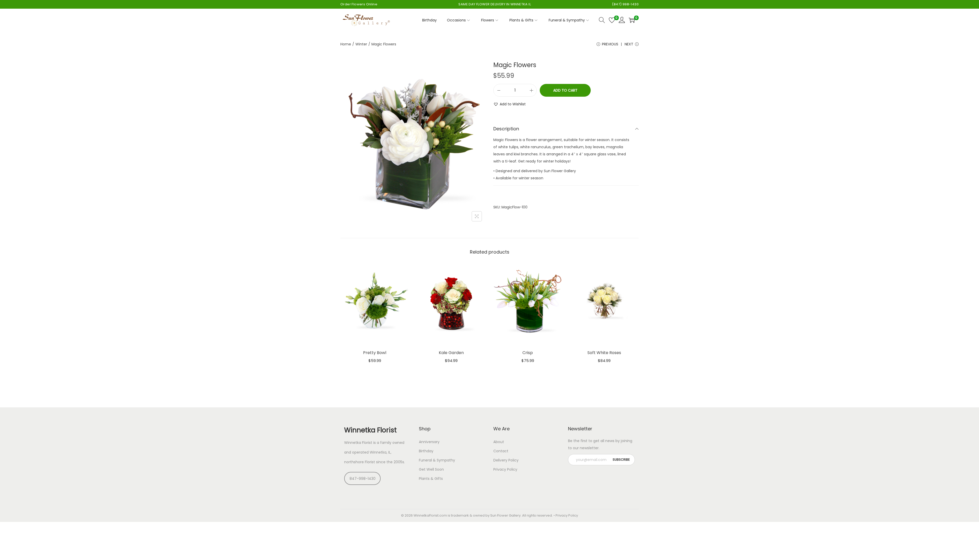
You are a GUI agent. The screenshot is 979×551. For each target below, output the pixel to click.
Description (506, 129)
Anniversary (429, 441)
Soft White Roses (604, 353)
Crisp (527, 353)
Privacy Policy (505, 469)
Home (345, 44)
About (498, 441)
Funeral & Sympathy (437, 460)
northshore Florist (359, 462)
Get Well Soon (431, 469)
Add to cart (565, 90)
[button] (509, 104)
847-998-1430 (363, 478)
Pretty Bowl (374, 353)
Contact (500, 451)
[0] (612, 20)
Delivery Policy (506, 460)
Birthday (426, 451)
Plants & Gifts (431, 478)
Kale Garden (451, 353)
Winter (361, 44)
